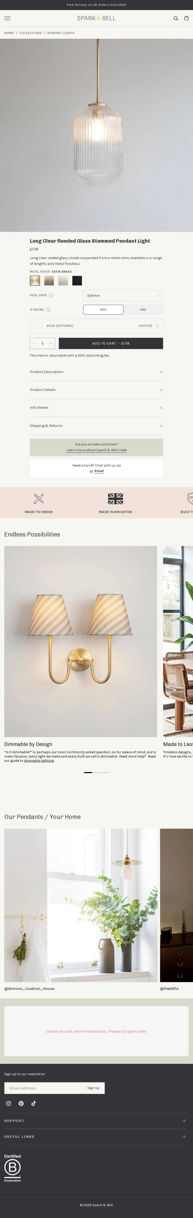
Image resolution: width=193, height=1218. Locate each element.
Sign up (93, 1088)
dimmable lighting (39, 761)
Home (9, 33)
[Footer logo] (96, 1168)
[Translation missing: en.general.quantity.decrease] (34, 343)
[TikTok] (33, 1103)
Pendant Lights (61, 33)
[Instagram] (8, 1103)
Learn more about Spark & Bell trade (97, 450)
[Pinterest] (21, 1103)
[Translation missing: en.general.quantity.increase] (51, 343)
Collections (31, 33)
